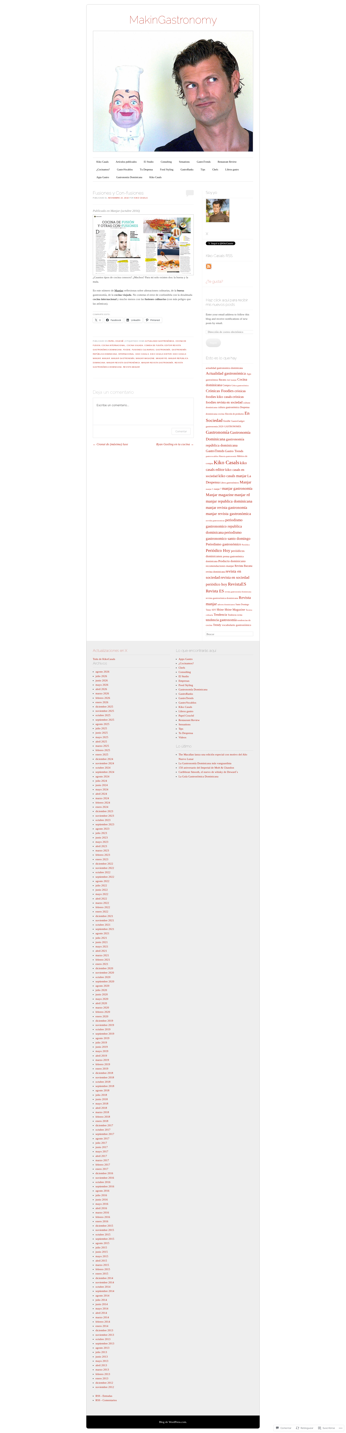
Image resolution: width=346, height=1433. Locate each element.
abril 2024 (101, 793)
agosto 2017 (102, 1138)
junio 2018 (102, 1099)
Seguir (213, 342)
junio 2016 (102, 1199)
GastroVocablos (125, 169)
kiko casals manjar (232, 476)
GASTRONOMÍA (232, 426)
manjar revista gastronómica (123, 363)
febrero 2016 (103, 1217)
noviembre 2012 (105, 1387)
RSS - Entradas (104, 1395)
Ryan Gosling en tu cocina (175, 444)
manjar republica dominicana (229, 501)
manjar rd (161, 358)
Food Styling (166, 169)
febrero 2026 (103, 698)
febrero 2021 (103, 959)
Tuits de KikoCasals (104, 659)
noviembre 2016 (105, 1177)
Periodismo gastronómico (223, 544)
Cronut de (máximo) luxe (110, 444)
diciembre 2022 (104, 863)
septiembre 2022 (105, 876)
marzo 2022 (102, 902)
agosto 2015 (102, 1243)
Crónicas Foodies (220, 391)
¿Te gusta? (214, 281)
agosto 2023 (102, 828)
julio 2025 (101, 728)
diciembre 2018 (104, 1073)
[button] (143, 244)
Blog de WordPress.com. (173, 1422)
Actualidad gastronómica (159, 341)
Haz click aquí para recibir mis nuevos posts (227, 302)
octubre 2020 (103, 977)
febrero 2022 (103, 907)
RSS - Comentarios (106, 1400)
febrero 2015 (103, 1269)
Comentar (181, 431)
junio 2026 (102, 680)
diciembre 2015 (104, 1225)
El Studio (149, 161)
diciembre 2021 (104, 916)
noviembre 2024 (105, 763)
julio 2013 (101, 1352)
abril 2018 (101, 1107)
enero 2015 (102, 1273)
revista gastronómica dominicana (222, 598)
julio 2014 (101, 1299)
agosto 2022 (102, 881)
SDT (214, 610)
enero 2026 (102, 702)
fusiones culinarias (143, 350)
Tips (203, 169)
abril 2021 (101, 950)
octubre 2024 (103, 767)
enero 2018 (102, 1121)
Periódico (246, 545)
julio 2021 (101, 937)
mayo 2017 (102, 1151)
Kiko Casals (102, 161)
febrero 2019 (103, 1064)
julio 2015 (101, 1247)
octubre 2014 (103, 1286)
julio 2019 (101, 1042)
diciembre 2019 (104, 1020)
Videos (182, 737)
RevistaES (237, 584)
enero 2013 (102, 1378)
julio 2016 (101, 1195)
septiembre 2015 (105, 1238)
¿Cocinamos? (103, 169)
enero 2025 (102, 754)
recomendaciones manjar (220, 565)
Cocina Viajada (135, 345)
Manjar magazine (145, 358)
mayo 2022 (102, 894)
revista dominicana (215, 571)
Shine (220, 609)
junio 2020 (102, 994)
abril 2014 (101, 1312)
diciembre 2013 (104, 1330)
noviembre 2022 (105, 868)
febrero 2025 (103, 750)
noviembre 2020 (105, 972)
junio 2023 (102, 837)
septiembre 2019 (105, 1033)
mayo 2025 (102, 737)
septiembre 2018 (105, 1086)
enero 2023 (102, 859)
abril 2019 (101, 1055)
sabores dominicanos (226, 604)
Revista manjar (131, 367)
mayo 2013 (102, 1361)
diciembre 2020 (104, 968)
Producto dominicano (232, 561)
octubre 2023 (103, 820)
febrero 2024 (103, 802)
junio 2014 (102, 1304)
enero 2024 (102, 806)
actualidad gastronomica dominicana (224, 368)
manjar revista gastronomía (157, 363)
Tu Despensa (146, 169)
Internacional (126, 354)
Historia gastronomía (227, 456)
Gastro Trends (234, 451)
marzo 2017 (102, 1160)
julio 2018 (101, 1094)
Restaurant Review (227, 161)
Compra (227, 385)
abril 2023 (101, 846)
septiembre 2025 (105, 719)
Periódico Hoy (218, 550)
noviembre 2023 (105, 815)
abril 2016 (101, 1208)
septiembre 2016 (105, 1186)
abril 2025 (101, 741)
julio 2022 (101, 885)
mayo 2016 (102, 1203)
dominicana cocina (215, 413)
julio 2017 (101, 1142)
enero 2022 (102, 911)
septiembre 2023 (105, 824)
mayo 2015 (102, 1256)
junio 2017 (102, 1147)
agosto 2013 (102, 1347)
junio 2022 (102, 889)
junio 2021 (102, 942)
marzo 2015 (102, 1265)
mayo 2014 (102, 1308)
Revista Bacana (243, 565)
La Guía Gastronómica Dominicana (198, 776)
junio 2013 (102, 1356)
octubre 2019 (103, 1029)
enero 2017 (102, 1169)
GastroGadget (238, 421)
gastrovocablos (212, 456)
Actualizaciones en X (110, 650)
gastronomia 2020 (214, 426)
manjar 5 (209, 489)
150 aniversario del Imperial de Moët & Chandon (206, 767)
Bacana (222, 379)
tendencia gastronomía (221, 620)
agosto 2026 (102, 671)
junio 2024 (102, 785)
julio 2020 (101, 990)
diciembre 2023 (104, 811)
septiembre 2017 (105, 1134)
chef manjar (232, 380)
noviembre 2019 (105, 1025)
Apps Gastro (102, 177)
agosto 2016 (102, 1190)
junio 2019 (102, 1046)
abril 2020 (101, 1003)
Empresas (184, 680)
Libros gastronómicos (229, 482)
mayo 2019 (102, 1051)
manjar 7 (217, 489)
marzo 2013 (102, 1369)
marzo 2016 (102, 1212)
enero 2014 (102, 1326)
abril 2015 (101, 1260)
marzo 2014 (102, 1317)
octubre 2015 (103, 1234)
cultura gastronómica (228, 407)
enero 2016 (102, 1221)
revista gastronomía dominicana (238, 592)
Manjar (106, 358)
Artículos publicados (126, 161)
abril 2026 (101, 689)
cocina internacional (113, 345)
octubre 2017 (103, 1129)
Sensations (184, 161)
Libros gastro (232, 169)
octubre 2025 (103, 715)
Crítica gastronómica (240, 386)
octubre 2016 (103, 1182)
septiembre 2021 (105, 929)
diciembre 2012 (104, 1382)
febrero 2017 (103, 1164)
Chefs (215, 169)
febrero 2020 (103, 1011)
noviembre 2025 (105, 710)
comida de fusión (153, 345)
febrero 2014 (103, 1321)
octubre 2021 (103, 924)
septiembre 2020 (105, 981)
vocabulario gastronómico (236, 625)
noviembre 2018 (105, 1077)
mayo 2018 (102, 1103)
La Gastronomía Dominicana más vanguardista (205, 763)
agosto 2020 (102, 985)
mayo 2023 (102, 841)
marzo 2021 (102, 955)
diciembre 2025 (104, 706)
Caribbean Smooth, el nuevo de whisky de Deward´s (208, 772)
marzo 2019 (102, 1060)
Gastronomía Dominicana (129, 177)
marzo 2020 (102, 1007)
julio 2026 (101, 676)
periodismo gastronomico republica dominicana (224, 526)
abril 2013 (101, 1365)
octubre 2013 (103, 1339)
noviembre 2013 (105, 1334)
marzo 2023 (102, 850)
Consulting (166, 161)
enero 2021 (102, 964)
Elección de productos (234, 414)
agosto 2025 (102, 724)
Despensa (244, 407)
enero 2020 (102, 1016)
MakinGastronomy (173, 20)
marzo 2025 (102, 745)
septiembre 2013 (105, 1343)
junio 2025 (102, 732)
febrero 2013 (103, 1374)
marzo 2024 (102, 798)
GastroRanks (187, 169)
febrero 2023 (103, 854)
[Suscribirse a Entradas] (209, 268)
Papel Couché (116, 341)
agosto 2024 (102, 776)
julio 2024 (101, 780)
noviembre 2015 (105, 1230)
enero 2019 (102, 1068)
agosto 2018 (102, 1090)
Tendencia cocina (235, 615)
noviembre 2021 (105, 920)
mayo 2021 (102, 946)
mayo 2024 (102, 789)
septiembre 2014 (105, 1291)
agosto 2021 (102, 933)
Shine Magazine (235, 609)
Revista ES (215, 591)
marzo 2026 (102, 693)
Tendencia (220, 614)
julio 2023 (101, 833)
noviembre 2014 (105, 1282)
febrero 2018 (103, 1116)
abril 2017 (101, 1156)
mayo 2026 (102, 684)
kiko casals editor (161, 354)
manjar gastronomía (122, 358)
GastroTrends (203, 161)
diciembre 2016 (104, 1173)
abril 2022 (101, 898)
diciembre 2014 (104, 1278)
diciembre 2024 (104, 759)
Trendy (217, 624)
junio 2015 (102, 1251)
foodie (127, 350)
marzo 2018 (102, 1112)
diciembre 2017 (104, 1125)
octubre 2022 (103, 872)
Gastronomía (163, 350)
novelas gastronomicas (215, 520)
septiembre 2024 (105, 772)
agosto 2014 (102, 1295)
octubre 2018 (103, 1081)
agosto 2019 (102, 1038)
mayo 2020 (102, 998)
